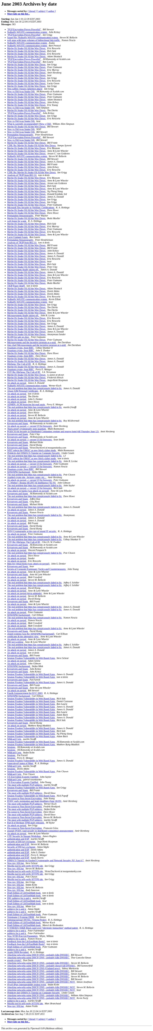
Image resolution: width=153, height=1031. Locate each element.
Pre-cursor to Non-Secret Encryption (24, 798)
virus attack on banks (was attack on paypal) (28, 491)
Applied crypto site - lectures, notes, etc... (27, 477)
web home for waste (17, 221)
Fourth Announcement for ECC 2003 (25, 693)
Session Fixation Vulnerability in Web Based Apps (31, 658)
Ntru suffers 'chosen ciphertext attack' (25, 89)
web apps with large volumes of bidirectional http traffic (33, 40)
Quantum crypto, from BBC (20, 348)
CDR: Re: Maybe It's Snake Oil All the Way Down (31, 145)
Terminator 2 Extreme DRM (21, 917)
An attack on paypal (17, 383)
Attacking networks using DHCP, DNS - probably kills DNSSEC (38, 955)
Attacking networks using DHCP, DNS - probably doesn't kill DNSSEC (41, 965)
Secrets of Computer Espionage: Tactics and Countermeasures (36, 569)
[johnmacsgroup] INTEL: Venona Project (27, 920)
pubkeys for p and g (17, 909)
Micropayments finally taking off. (23, 269)
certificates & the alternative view (23, 636)
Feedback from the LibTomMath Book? (26, 941)
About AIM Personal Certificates (23, 391)
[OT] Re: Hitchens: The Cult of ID (24, 372)
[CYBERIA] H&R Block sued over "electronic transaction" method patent (42, 928)
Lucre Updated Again (17, 237)
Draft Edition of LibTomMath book (24, 893)
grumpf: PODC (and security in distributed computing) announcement (40, 831)
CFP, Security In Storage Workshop (24, 836)
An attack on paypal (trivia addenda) (24, 593)
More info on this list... (18, 14)
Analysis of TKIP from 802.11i (22, 175)
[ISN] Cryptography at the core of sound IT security (32, 531)
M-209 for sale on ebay (18, 337)
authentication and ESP (18, 839)
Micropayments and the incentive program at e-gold (31, 342)
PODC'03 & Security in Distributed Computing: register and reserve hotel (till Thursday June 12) (53, 431)
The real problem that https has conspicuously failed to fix (34, 388)
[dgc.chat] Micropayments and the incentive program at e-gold (36, 345)
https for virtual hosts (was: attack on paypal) (28, 563)
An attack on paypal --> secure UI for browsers (29, 426)
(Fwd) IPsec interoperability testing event (26, 984)
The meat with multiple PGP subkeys (25, 785)
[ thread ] (32, 11)
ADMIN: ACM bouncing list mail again (26, 404)
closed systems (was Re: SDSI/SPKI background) (31, 634)
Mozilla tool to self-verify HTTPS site (25, 866)
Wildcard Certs (14, 739)
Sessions (11, 747)
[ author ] (51, 11)
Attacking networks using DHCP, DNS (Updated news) (34, 968)
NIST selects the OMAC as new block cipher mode (31, 450)
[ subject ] (41, 11)
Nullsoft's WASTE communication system (27, 32)
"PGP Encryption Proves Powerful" (24, 29)
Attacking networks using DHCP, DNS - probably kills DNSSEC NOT (41, 982)
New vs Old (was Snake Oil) (21, 91)
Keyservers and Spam (17, 423)
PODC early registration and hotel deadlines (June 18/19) (34, 801)
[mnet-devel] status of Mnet (20, 763)
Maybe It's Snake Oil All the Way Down (26, 48)
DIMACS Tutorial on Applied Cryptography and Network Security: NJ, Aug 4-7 (45, 860)
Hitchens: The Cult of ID (19, 364)
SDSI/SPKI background (19, 472)
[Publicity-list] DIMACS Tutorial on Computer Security (33, 453)
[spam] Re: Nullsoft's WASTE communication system (32, 37)
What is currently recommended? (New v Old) (29, 124)
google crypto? (14, 960)
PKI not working (15, 642)
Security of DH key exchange (21, 841)
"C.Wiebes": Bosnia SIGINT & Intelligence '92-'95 (31, 482)
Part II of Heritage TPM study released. (26, 822)
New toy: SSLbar (15, 863)
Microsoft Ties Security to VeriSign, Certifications (31, 207)
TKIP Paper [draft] (16, 286)
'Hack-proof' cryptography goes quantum (26, 429)
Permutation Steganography (20, 134)
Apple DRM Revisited (18, 952)
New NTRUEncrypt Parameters (22, 936)
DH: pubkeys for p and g (19, 898)
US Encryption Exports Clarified (23, 777)
